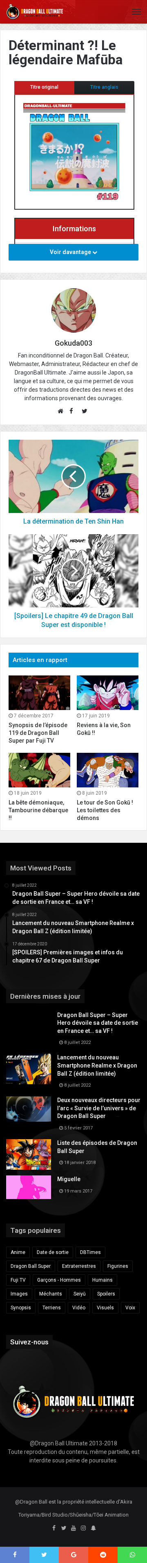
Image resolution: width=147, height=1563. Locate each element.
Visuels (105, 1308)
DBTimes (90, 1252)
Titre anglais (104, 87)
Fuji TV (18, 1280)
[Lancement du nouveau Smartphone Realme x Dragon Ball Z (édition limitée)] (28, 1069)
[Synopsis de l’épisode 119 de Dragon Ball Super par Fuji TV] (39, 692)
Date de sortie (53, 1252)
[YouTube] (73, 1528)
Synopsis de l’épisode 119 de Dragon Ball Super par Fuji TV (38, 733)
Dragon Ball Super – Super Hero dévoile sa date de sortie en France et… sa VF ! (97, 1023)
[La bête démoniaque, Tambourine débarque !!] (39, 770)
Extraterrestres (79, 1266)
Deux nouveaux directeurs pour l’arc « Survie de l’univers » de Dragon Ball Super (98, 1108)
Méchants (50, 1294)
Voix (130, 1308)
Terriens (51, 1308)
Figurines (117, 1266)
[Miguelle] (28, 1187)
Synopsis (21, 1308)
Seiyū (80, 1294)
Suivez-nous (29, 1342)
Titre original (44, 87)
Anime (18, 1252)
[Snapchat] (93, 1528)
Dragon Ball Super (31, 1266)
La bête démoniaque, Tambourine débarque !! (38, 810)
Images (19, 1294)
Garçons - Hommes (59, 1280)
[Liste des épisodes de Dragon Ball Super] (28, 1154)
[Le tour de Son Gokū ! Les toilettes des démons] (107, 770)
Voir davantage (71, 252)
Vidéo (78, 1308)
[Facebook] (54, 1528)
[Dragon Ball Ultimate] (34, 12)
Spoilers (106, 1294)
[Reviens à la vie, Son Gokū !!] (107, 692)
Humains (102, 1280)
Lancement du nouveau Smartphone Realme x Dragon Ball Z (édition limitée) (97, 1065)
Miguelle (68, 1179)
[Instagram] (83, 1528)
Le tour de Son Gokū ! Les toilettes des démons (105, 810)
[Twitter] (64, 1528)
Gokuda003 (73, 343)
